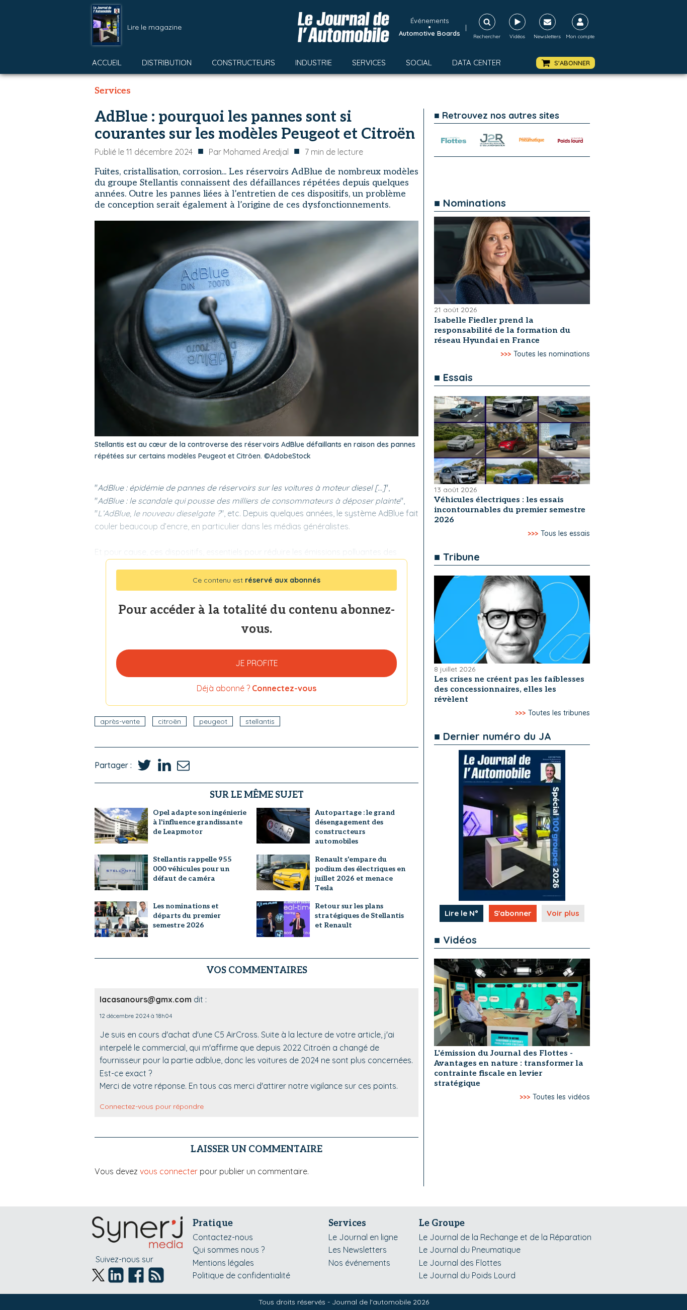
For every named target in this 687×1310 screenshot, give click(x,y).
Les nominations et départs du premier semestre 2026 (187, 915)
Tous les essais (565, 533)
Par (249, 152)
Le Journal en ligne (363, 1237)
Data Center (476, 62)
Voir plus (563, 913)
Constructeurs (243, 62)
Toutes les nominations (551, 353)
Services (369, 62)
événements (429, 21)
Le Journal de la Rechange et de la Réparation (505, 1237)
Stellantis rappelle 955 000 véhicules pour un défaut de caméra (192, 869)
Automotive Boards (429, 33)
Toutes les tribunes (559, 712)
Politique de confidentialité (241, 1275)
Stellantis (260, 721)
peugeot (213, 721)
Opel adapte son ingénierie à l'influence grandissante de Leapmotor (199, 822)
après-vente (120, 721)
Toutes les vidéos (561, 1096)
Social (419, 62)
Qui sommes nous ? (229, 1250)
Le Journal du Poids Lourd (467, 1275)
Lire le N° (461, 913)
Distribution (167, 62)
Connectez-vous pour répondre (152, 1106)
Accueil (107, 62)
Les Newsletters (357, 1250)
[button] (565, 63)
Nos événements (359, 1263)
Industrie (313, 62)
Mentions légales (223, 1263)
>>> (505, 353)
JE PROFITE (256, 663)
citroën (169, 721)
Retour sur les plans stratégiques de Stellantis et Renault (359, 915)
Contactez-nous (223, 1237)
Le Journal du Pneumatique (470, 1250)
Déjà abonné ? (256, 688)
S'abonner (513, 913)
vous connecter (169, 1171)
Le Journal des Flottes (460, 1263)
